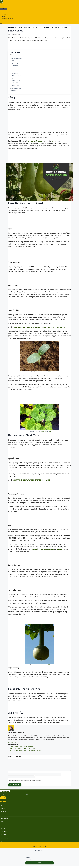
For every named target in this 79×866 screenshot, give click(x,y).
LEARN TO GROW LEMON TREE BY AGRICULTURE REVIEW (25, 750)
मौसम (14, 60)
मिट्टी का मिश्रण (16, 63)
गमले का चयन (15, 65)
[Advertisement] (39, 121)
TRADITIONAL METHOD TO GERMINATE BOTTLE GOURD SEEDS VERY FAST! (40, 327)
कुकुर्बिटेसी (54, 141)
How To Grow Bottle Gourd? (17, 58)
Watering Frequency (17, 75)
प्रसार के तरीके (15, 68)
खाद (14, 78)
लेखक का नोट (13, 90)
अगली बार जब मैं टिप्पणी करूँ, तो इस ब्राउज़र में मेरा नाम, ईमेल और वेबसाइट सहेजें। (25, 780)
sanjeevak (60, 549)
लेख (2, 12)
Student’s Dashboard (7, 18)
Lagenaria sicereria (35, 141)
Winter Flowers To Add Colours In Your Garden (22, 746)
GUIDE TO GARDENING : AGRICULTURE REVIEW (22, 748)
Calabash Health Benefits (16, 88)
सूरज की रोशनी (15, 73)
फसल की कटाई (16, 85)
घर (2, 11)
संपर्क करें (3, 16)
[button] (1, 4)
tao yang (44, 371)
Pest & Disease (16, 80)
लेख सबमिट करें (5, 14)
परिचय (12, 56)
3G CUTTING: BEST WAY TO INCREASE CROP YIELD (31, 480)
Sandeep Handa (43, 431)
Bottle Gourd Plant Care (16, 71)
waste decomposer (47, 549)
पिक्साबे (49, 371)
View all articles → (13, 742)
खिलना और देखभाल (16, 83)
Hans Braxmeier (42, 664)
